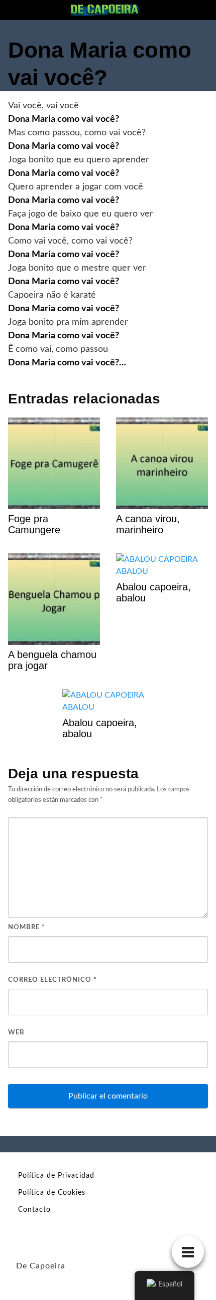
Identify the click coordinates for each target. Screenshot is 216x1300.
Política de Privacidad (56, 1175)
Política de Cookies (51, 1192)
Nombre (26, 927)
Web (16, 1032)
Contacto (34, 1209)
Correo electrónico (52, 980)
